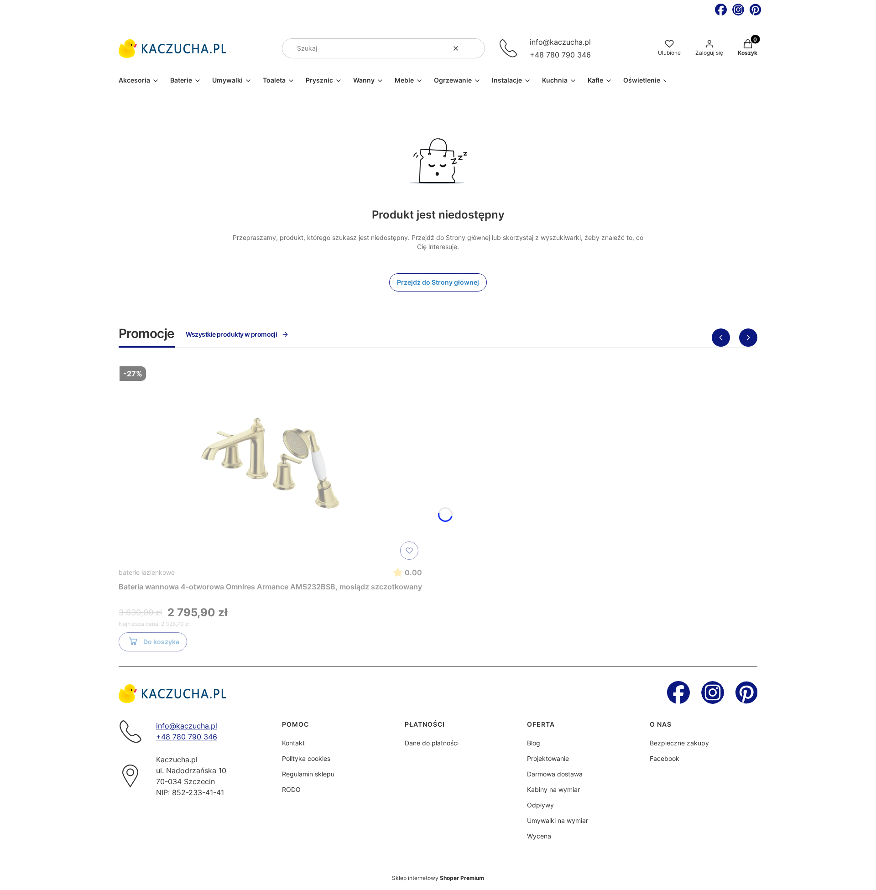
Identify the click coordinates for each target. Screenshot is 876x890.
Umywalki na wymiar (557, 820)
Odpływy (540, 805)
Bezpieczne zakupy (679, 743)
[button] (474, 48)
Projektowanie (548, 758)
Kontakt (293, 743)
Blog (533, 743)
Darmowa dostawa (555, 774)
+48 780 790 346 (560, 54)
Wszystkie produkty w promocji (231, 334)
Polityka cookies (306, 758)
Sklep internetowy (438, 877)
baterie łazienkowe (147, 572)
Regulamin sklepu (308, 774)
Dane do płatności (432, 743)
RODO (291, 789)
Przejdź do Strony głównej (438, 282)
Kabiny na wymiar (553, 789)
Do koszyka (161, 641)
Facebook (664, 758)
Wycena (539, 836)
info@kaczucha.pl (560, 42)
